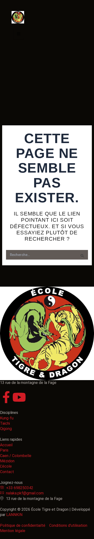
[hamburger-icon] (18, 34)
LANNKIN (14, 514)
